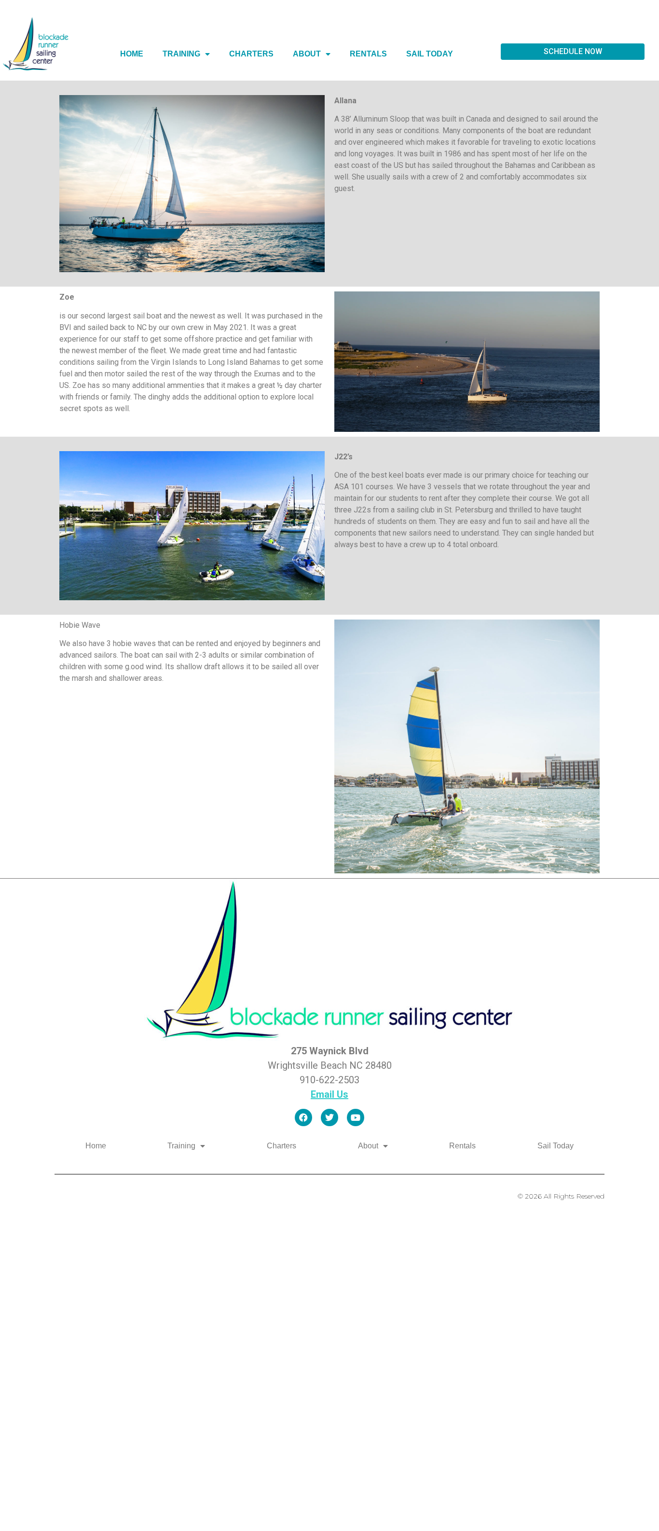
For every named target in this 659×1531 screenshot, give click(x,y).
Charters (251, 54)
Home (131, 54)
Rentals (368, 54)
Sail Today (429, 54)
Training (181, 54)
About (307, 54)
